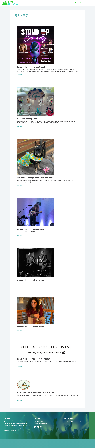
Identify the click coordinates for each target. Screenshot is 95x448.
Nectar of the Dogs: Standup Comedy (31, 67)
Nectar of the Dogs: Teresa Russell (30, 229)
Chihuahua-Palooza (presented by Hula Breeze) (35, 178)
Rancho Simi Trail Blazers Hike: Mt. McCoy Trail (35, 393)
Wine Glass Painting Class (27, 118)
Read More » (19, 74)
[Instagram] (38, 427)
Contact (82, 2)
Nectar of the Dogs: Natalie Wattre (30, 327)
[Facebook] (35, 427)
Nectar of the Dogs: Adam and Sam (30, 280)
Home (76, 2)
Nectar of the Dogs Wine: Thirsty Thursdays (34, 359)
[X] (41, 427)
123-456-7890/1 (89, 2)
